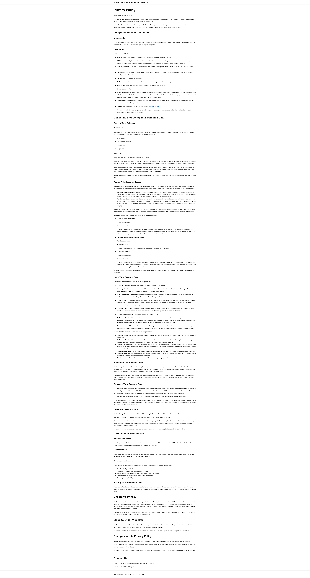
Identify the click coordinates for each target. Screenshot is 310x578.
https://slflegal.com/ (153, 106)
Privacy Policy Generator (174, 27)
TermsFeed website (184, 211)
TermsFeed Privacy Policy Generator (134, 574)
